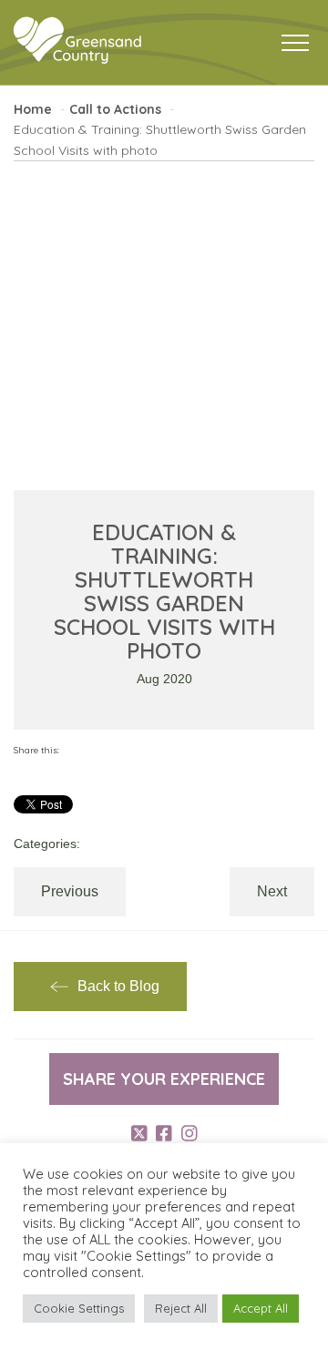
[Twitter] (139, 1133)
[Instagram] (189, 1133)
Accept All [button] (260, 1308)
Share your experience (164, 1079)
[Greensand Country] (77, 40)
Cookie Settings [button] (79, 1308)
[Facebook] (164, 1133)
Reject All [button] (181, 1308)
